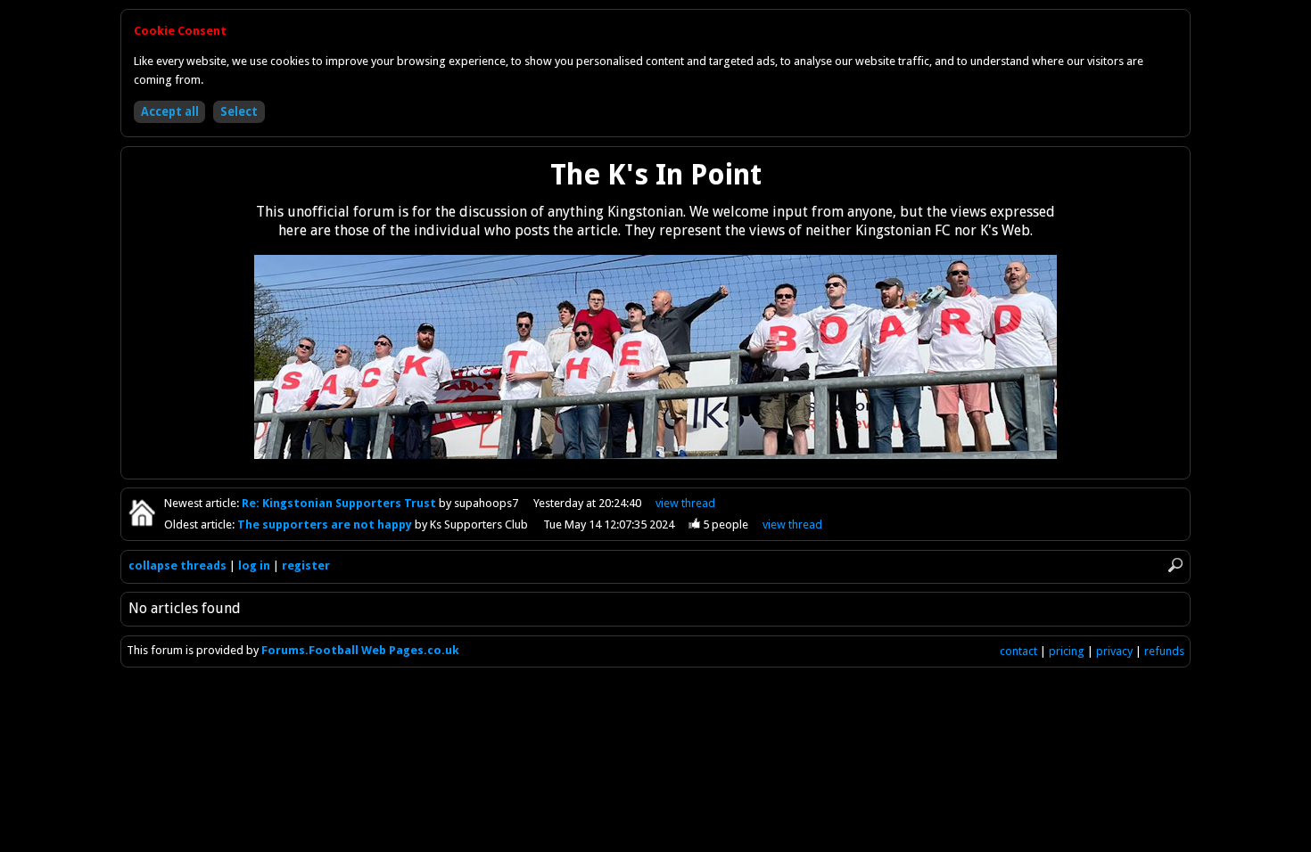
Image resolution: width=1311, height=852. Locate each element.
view (685, 503)
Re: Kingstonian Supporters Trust (340, 503)
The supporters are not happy (326, 524)
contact (1018, 651)
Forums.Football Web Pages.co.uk (360, 650)
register (306, 565)
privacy (1114, 651)
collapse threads (177, 565)
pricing (1066, 651)
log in (254, 565)
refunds (1164, 651)
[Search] (1175, 566)
